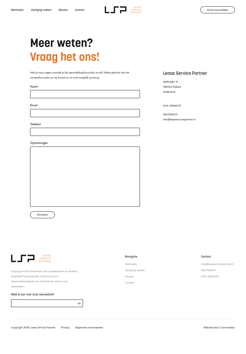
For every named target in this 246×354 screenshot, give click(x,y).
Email (33, 105)
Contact (80, 10)
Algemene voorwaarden (89, 327)
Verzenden (79, 303)
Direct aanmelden (217, 10)
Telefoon (35, 124)
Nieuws (63, 10)
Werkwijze (17, 10)
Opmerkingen (39, 143)
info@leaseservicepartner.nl (179, 119)
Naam (34, 86)
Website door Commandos (219, 327)
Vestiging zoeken (41, 10)
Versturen (42, 214)
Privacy (65, 327)
